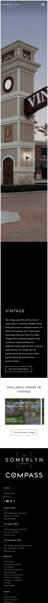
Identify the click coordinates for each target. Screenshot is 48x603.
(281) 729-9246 (9, 535)
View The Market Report (18, 369)
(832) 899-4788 (9, 519)
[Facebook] (4, 501)
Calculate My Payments (13, 580)
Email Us (7, 496)
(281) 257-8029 (9, 493)
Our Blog (7, 583)
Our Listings (8, 567)
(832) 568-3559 (9, 551)
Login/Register (9, 585)
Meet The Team (10, 597)
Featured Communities (12, 564)
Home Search (9, 562)
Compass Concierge (11, 577)
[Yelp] (14, 501)
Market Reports (10, 572)
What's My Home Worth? (13, 575)
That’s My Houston (11, 600)
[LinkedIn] (11, 501)
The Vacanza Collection (13, 570)
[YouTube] (7, 501)
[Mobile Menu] (42, 4)
